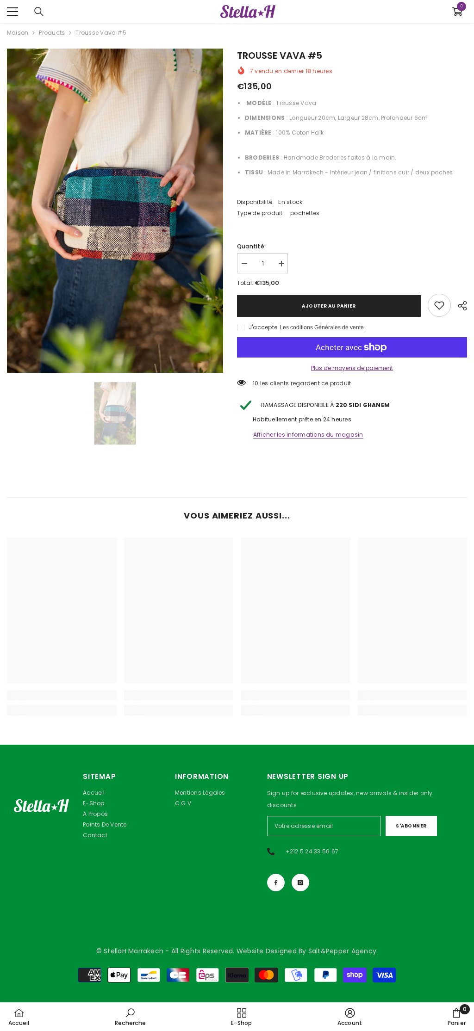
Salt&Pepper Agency (342, 951)
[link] (439, 305)
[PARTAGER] (459, 306)
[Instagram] (300, 882)
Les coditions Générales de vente (322, 327)
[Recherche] (38, 11)
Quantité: (251, 246)
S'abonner (411, 825)
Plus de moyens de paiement (352, 368)
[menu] (12, 11)
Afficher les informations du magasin (308, 434)
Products (52, 33)
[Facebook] (276, 882)
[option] (115, 211)
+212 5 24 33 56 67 (312, 851)
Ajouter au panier (329, 306)
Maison (17, 33)
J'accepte (263, 327)
